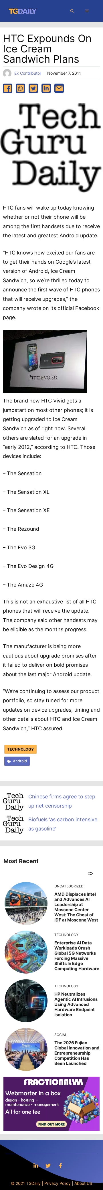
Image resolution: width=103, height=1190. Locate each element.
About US (83, 1183)
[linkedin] (46, 88)
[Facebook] (60, 1165)
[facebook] (7, 88)
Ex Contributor (27, 73)
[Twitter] (48, 1165)
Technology (20, 749)
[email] (59, 88)
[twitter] (33, 88)
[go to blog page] (90, 873)
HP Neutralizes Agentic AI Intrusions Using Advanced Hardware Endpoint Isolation (76, 1004)
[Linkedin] (35, 1165)
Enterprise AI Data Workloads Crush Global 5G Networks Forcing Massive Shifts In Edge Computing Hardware (76, 955)
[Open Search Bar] (72, 10)
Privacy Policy (57, 1183)
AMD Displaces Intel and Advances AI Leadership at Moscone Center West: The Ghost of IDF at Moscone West (76, 907)
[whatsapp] (20, 88)
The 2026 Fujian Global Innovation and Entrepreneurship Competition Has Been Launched (77, 1053)
